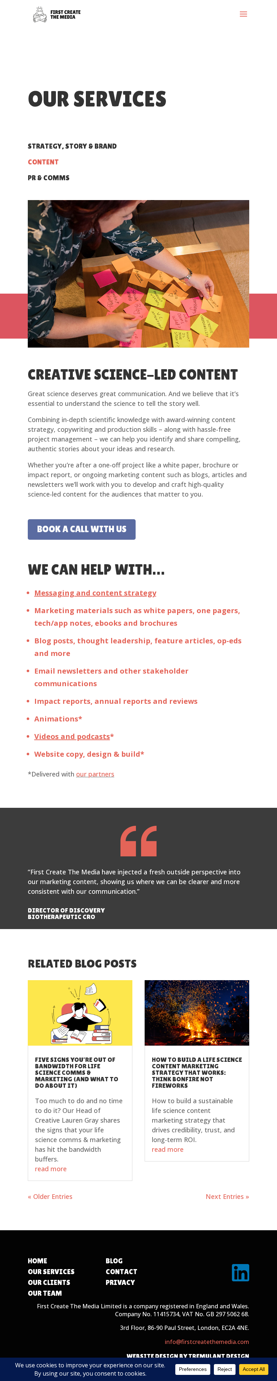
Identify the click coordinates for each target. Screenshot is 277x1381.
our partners (95, 774)
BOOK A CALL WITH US (82, 529)
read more (51, 1168)
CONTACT (121, 1272)
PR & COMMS (49, 178)
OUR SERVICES (51, 1272)
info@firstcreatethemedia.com (207, 1342)
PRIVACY (120, 1282)
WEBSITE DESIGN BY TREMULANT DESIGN (188, 1356)
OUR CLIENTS (49, 1282)
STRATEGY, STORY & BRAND (72, 146)
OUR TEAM (45, 1293)
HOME (37, 1261)
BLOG (114, 1261)
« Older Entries (50, 1196)
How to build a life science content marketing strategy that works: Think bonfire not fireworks (197, 1072)
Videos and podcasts (72, 736)
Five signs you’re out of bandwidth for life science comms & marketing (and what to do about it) (76, 1072)
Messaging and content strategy (95, 593)
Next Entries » (227, 1196)
